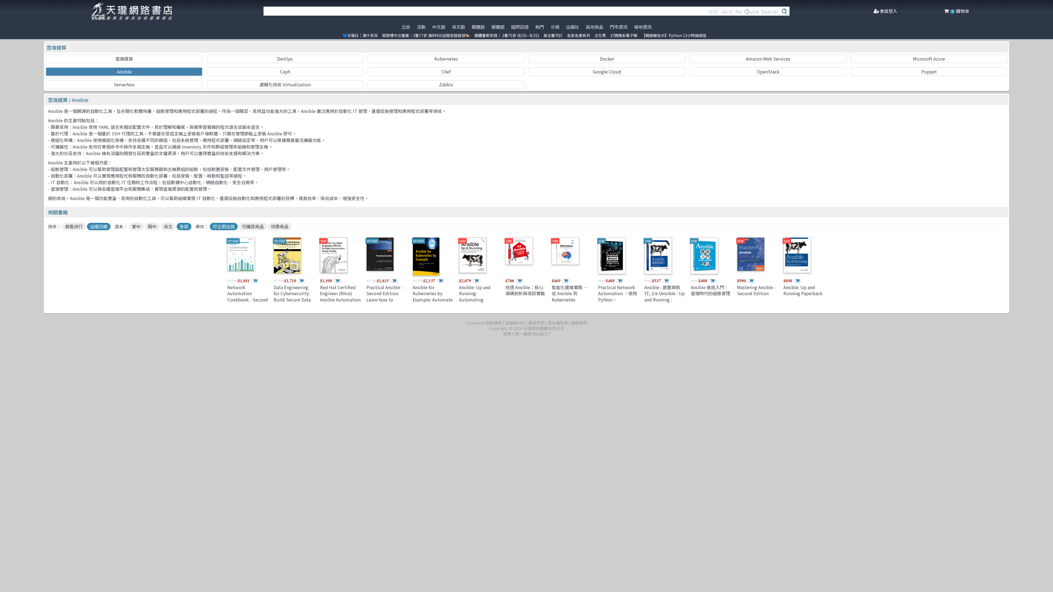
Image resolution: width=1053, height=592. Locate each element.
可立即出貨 (224, 226)
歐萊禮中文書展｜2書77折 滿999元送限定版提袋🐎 (426, 35)
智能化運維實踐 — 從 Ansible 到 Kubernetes (570, 293)
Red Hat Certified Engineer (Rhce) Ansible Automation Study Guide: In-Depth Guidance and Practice (340, 302)
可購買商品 (253, 226)
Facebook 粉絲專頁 (484, 323)
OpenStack (768, 71)
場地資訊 (643, 27)
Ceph (285, 71)
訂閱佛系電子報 (623, 35)
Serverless (124, 84)
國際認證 (520, 27)
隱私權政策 (558, 323)
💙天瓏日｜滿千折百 (360, 35)
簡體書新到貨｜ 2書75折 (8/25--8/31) (506, 35)
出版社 (572, 27)
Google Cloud (607, 71)
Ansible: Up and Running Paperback (802, 290)
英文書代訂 (553, 35)
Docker (607, 58)
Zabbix (446, 84)
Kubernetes (446, 58)
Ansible (124, 71)
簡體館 (478, 27)
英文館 (458, 27)
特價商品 (279, 226)
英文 (168, 226)
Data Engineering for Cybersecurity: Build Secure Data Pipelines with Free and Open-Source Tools (293, 302)
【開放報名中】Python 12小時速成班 (674, 35)
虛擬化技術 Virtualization (285, 84)
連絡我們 (536, 323)
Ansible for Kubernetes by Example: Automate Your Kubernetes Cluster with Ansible (433, 299)
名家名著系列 (578, 35)
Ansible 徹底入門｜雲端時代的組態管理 (710, 290)
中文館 (438, 27)
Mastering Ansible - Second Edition (756, 290)
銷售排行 (74, 226)
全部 (184, 226)
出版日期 (98, 226)
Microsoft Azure (929, 58)
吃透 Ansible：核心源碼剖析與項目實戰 (525, 290)
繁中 (136, 226)
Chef (446, 71)
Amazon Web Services (768, 58)
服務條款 (579, 323)
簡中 (152, 226)
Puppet (929, 71)
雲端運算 (56, 47)
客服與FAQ (515, 323)
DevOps (285, 58)
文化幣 (600, 35)
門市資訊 (618, 27)
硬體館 (498, 27)
